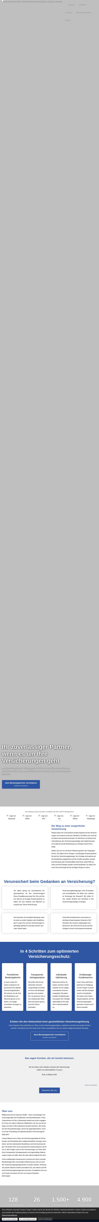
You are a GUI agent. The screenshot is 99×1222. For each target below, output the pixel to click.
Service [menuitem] (67, 20)
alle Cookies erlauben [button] (10, 1219)
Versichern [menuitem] (82, 4)
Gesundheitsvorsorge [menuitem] (83, 12)
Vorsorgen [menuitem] (68, 12)
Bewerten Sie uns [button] (49, 1090)
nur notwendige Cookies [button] (28, 1219)
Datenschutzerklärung (9, 1215)
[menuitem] (65, 4)
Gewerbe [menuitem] (72, 4)
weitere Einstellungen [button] (45, 1219)
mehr (59, 1070)
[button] (21, 784)
